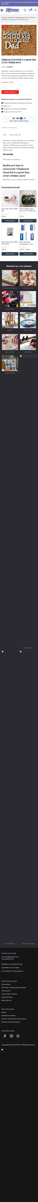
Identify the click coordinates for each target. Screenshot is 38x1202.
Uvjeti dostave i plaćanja (9, 994)
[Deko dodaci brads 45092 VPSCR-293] (10, 231)
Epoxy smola (28, 330)
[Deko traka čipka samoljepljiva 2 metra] (27, 231)
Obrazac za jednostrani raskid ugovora (13, 1019)
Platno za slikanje (28, 309)
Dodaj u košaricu (10, 92)
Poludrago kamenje (28, 943)
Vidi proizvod (10, 221)
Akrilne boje (10, 309)
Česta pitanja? (6, 984)
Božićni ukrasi (10, 943)
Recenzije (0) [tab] (15, 135)
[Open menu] (1, 10)
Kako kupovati (6, 991)
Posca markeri (28, 648)
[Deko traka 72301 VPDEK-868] (10, 198)
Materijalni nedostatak (8, 1015)
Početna (4, 17)
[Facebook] (4, 1036)
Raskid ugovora (6, 1000)
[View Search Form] (24, 10)
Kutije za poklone (28, 288)
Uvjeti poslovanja (6, 997)
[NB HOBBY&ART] (12, 10)
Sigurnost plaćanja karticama (10, 1022)
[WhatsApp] (18, 1036)
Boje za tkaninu (10, 373)
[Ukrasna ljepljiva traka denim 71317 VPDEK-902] (27, 198)
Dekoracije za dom (21, 17)
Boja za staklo (10, 352)
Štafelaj (10, 330)
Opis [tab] (5, 135)
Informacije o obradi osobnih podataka (13, 987)
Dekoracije (11, 17)
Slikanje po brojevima (10, 288)
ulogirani (14, 180)
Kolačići (3, 1012)
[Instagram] (11, 1036)
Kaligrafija (28, 352)
